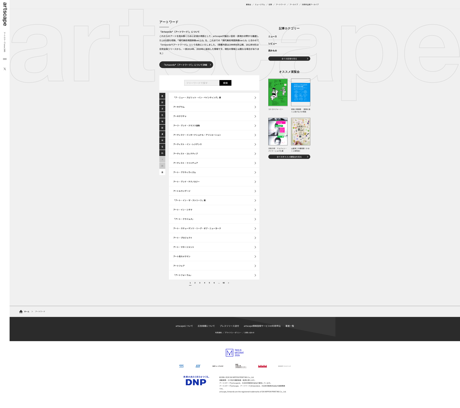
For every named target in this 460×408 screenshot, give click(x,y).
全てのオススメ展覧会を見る (289, 156)
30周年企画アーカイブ (310, 4)
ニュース (272, 36)
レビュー (272, 43)
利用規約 (218, 332)
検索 (225, 83)
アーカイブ (294, 4)
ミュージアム (260, 4)
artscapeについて (184, 325)
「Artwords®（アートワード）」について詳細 (185, 64)
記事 (270, 4)
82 (224, 283)
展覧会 (248, 4)
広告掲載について (206, 325)
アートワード (281, 4)
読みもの (272, 50)
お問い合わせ (249, 332)
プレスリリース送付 (229, 325)
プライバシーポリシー (233, 332)
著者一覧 (289, 325)
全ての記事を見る (289, 58)
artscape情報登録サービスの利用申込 (262, 325)
